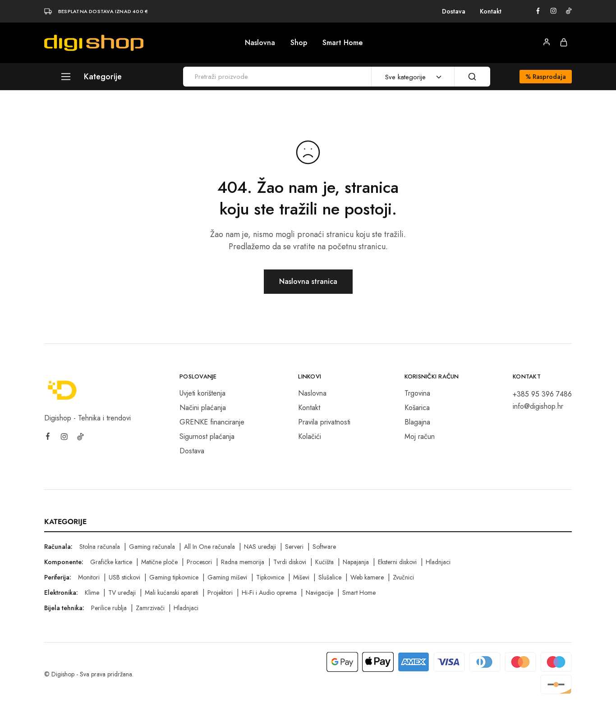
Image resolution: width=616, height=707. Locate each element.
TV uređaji (122, 592)
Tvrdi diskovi (289, 561)
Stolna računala (99, 546)
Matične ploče (159, 561)
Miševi (301, 577)
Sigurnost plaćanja (206, 436)
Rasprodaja (545, 76)
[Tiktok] (80, 438)
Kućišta (324, 561)
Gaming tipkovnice (173, 577)
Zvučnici (403, 577)
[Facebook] (48, 437)
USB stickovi (124, 577)
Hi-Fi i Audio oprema (269, 592)
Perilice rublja (109, 607)
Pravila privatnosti (324, 422)
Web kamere (367, 577)
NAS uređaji (260, 546)
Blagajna (417, 422)
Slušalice (329, 577)
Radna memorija (242, 561)
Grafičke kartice (111, 561)
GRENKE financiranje (211, 422)
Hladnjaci (438, 561)
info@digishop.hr (538, 406)
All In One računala (209, 546)
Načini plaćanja (202, 407)
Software (324, 546)
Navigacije (319, 592)
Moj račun (420, 436)
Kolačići (309, 436)
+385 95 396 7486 (542, 394)
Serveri (294, 546)
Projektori (220, 592)
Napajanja (356, 561)
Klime (92, 592)
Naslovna (260, 43)
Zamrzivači (150, 607)
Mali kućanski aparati (171, 592)
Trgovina (417, 393)
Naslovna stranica (308, 281)
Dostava (453, 11)
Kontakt (490, 11)
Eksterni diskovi (397, 561)
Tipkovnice (270, 577)
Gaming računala (152, 546)
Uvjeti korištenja (202, 393)
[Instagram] (64, 438)
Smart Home (342, 43)
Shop (298, 43)
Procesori (199, 561)
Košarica (417, 407)
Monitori (89, 577)
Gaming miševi (227, 577)
